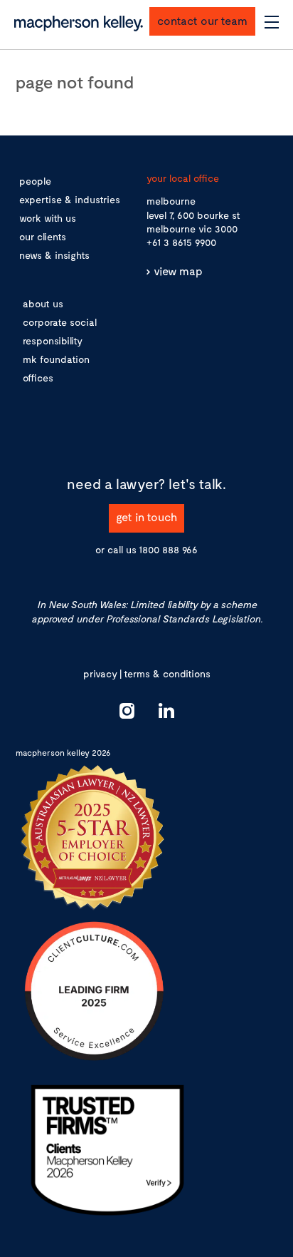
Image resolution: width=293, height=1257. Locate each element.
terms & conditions (167, 673)
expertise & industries (69, 199)
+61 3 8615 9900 (181, 242)
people (35, 181)
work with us (47, 218)
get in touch (146, 516)
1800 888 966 (168, 549)
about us (43, 303)
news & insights (54, 255)
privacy (100, 673)
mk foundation (56, 359)
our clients (42, 236)
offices (38, 377)
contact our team (202, 20)
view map (178, 270)
